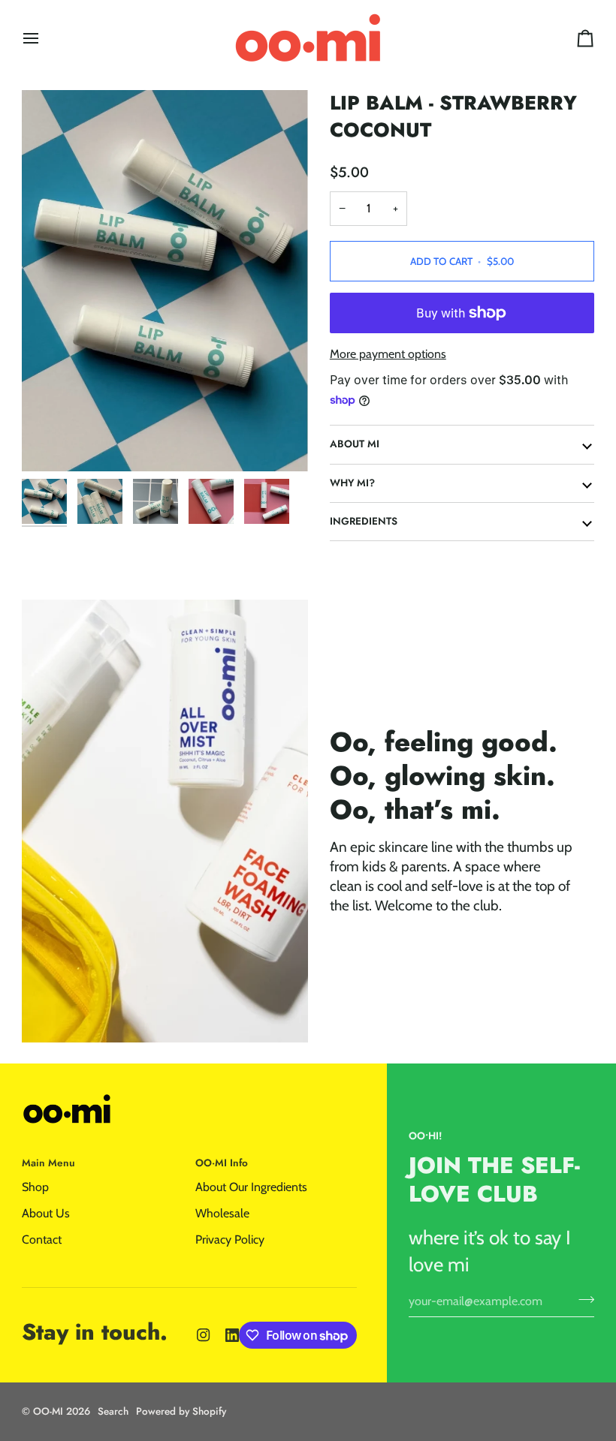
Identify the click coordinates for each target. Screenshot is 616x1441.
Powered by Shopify (181, 1411)
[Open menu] (44, 38)
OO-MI (48, 1411)
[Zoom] (165, 280)
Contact (42, 1239)
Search (113, 1411)
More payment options (388, 354)
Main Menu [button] (48, 1163)
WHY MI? (352, 483)
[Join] (581, 1299)
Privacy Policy (229, 1239)
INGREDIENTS (363, 521)
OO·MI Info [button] (221, 1163)
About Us (46, 1213)
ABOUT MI (354, 444)
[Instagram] (203, 1335)
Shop (35, 1187)
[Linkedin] (232, 1335)
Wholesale (222, 1213)
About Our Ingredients (251, 1187)
